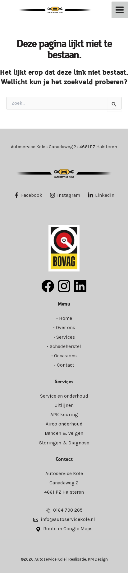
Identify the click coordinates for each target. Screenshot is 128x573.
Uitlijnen (64, 405)
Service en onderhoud (64, 396)
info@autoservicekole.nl (68, 519)
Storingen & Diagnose (64, 443)
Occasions (65, 356)
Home (65, 318)
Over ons (65, 327)
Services (65, 337)
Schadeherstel (65, 346)
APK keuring (64, 414)
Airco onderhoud (64, 424)
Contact (65, 365)
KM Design (98, 559)
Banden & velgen (64, 433)
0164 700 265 (68, 510)
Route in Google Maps (68, 528)
